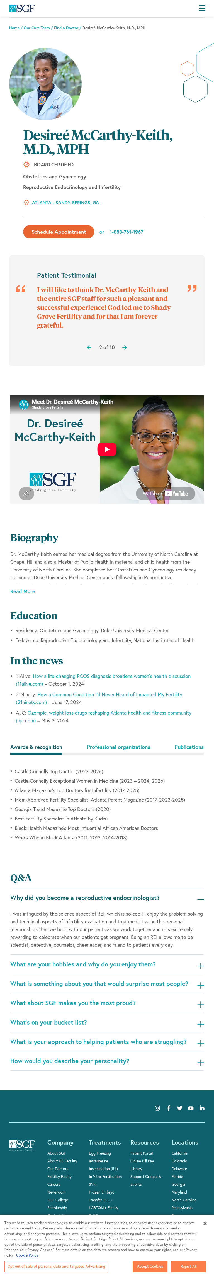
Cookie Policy (27, 1255)
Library (136, 1168)
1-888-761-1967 (126, 231)
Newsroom (56, 1192)
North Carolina (184, 1199)
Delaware (179, 1168)
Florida (177, 1176)
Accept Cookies (150, 1266)
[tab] (36, 747)
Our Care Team (37, 27)
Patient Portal (141, 1153)
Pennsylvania (182, 1207)
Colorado (179, 1160)
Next (107, 345)
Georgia (178, 1184)
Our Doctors (57, 1168)
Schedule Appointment (58, 231)
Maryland (179, 1192)
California (180, 1153)
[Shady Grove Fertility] (22, 1149)
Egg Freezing (100, 1153)
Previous (87, 345)
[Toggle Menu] (203, 8)
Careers (53, 1184)
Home (14, 27)
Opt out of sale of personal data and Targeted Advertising (56, 1266)
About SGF (56, 1153)
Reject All (188, 1266)
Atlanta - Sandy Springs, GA (65, 202)
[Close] (205, 1223)
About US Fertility (62, 1160)
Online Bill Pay (142, 1160)
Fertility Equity (59, 1176)
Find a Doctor (66, 27)
